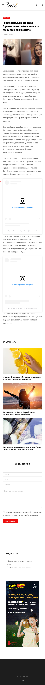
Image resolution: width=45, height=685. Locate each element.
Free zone (6, 17)
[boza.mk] (11, 5)
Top (23, 680)
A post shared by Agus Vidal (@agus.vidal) (22, 231)
